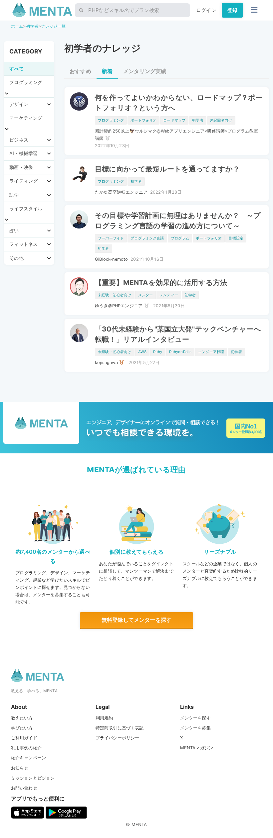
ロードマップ (174, 120)
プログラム (180, 238)
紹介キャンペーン (28, 757)
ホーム (17, 26)
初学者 (32, 26)
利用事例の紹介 (26, 747)
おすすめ (80, 71)
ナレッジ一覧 (53, 26)
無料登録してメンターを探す (136, 619)
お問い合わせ (24, 788)
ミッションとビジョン (33, 778)
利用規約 (104, 717)
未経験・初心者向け (114, 295)
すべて (16, 68)
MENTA (139, 824)
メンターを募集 (195, 727)
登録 (232, 10)
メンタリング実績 (144, 71)
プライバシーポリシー (117, 737)
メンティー (168, 295)
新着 (107, 71)
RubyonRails (180, 351)
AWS (142, 351)
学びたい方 (22, 727)
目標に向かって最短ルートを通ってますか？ (167, 169)
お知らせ (20, 768)
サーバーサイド (111, 238)
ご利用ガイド (24, 737)
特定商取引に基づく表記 (120, 727)
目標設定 (235, 238)
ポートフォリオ (143, 120)
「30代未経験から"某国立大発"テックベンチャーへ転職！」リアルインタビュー (178, 334)
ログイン (206, 10)
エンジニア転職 (211, 351)
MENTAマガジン (196, 747)
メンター (145, 295)
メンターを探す (195, 717)
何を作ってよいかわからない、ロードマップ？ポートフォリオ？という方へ (178, 102)
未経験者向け (221, 120)
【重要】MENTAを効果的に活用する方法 (161, 282)
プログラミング (111, 120)
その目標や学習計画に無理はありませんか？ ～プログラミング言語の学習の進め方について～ (178, 220)
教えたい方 (22, 717)
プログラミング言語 (147, 238)
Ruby (157, 351)
